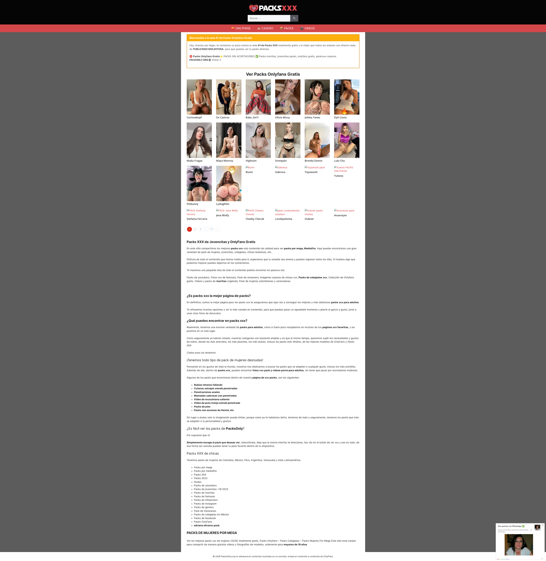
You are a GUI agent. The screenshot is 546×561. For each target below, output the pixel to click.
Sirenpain (281, 160)
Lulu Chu (339, 160)
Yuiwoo (338, 175)
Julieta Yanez (312, 117)
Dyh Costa (340, 117)
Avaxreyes (340, 215)
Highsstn (251, 160)
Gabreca (280, 172)
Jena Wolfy (222, 215)
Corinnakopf (194, 117)
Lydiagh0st (222, 204)
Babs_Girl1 (252, 117)
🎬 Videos (307, 28)
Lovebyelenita (283, 219)
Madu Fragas (194, 160)
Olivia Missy (282, 117)
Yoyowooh (311, 172)
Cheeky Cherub (255, 219)
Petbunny (192, 204)
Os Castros (222, 117)
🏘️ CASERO (265, 28)
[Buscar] (294, 18)
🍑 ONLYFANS (241, 28)
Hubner (309, 219)
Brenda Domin (313, 160)
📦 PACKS (286, 28)
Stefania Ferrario (197, 219)
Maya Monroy (224, 160)
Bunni (249, 172)
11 (211, 229)
